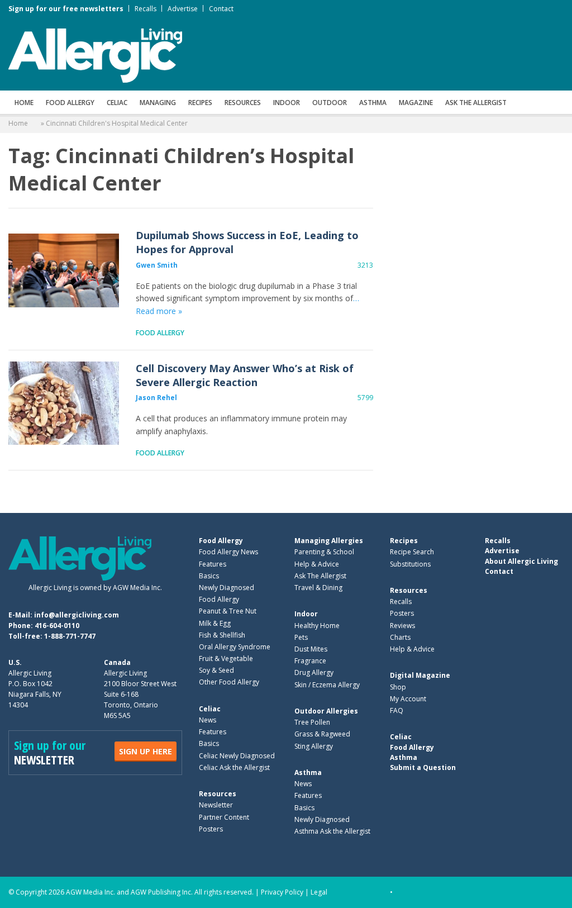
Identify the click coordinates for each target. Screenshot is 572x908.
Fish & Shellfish (222, 635)
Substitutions (410, 564)
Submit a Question (423, 767)
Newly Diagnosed (226, 587)
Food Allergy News (228, 552)
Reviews (402, 625)
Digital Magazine (420, 675)
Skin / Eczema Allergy (327, 685)
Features (212, 564)
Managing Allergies (328, 540)
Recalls (145, 8)
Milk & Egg (215, 623)
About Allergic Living (521, 561)
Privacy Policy (282, 892)
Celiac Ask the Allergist (234, 767)
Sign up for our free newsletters (65, 8)
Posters (211, 829)
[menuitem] (24, 102)
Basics (209, 576)
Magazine (416, 102)
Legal (319, 892)
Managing (158, 102)
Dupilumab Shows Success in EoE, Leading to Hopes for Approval (63, 270)
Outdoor (329, 102)
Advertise (183, 8)
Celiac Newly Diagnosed (237, 755)
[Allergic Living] (95, 55)
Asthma (373, 102)
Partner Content (224, 817)
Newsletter (216, 805)
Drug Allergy (313, 672)
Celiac (117, 102)
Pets (301, 637)
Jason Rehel (156, 397)
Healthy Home (317, 625)
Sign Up (145, 751)
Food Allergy (70, 102)
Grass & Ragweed (322, 734)
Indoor (286, 102)
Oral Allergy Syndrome (234, 647)
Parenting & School (324, 552)
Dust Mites (310, 649)
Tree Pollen (312, 722)
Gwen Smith (157, 265)
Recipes (200, 102)
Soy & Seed (216, 670)
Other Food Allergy (229, 682)
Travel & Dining (318, 587)
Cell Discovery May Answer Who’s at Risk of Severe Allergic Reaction (63, 403)
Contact (221, 8)
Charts (400, 637)
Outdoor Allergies (326, 711)
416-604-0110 (57, 625)
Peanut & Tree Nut (227, 611)
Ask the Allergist (476, 102)
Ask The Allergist (320, 576)
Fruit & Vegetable (226, 658)
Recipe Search (412, 552)
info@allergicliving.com (76, 615)
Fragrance (310, 660)
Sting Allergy (313, 746)
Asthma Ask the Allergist (332, 831)
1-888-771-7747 (70, 636)
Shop (398, 687)
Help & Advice (316, 564)
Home (24, 102)
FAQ (396, 710)
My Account (408, 698)
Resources (243, 102)
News (207, 720)
